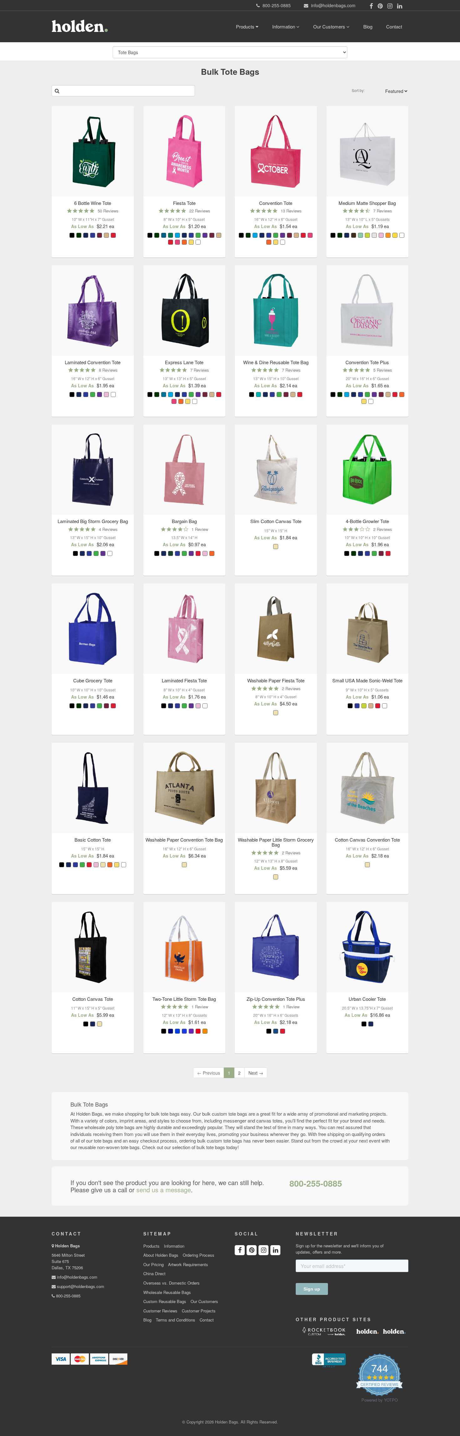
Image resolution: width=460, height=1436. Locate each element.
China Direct (154, 1273)
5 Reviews (382, 370)
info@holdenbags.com (76, 1277)
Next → (255, 1073)
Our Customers (329, 26)
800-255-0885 (315, 1183)
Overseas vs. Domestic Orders (171, 1283)
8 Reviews (108, 370)
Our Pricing (153, 1264)
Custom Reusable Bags (164, 1301)
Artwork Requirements (188, 1264)
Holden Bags (67, 1246)
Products (246, 26)
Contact (394, 26)
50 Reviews (108, 211)
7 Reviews (382, 211)
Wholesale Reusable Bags (167, 1292)
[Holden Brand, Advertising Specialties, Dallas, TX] (329, 1360)
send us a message (163, 1189)
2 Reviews (382, 529)
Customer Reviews (160, 1311)
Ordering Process (198, 1255)
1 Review (200, 529)
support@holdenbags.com (80, 1286)
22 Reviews (199, 211)
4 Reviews (108, 529)
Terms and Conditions (175, 1320)
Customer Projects (199, 1311)
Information (284, 26)
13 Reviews (291, 211)
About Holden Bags (160, 1255)
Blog (367, 26)
